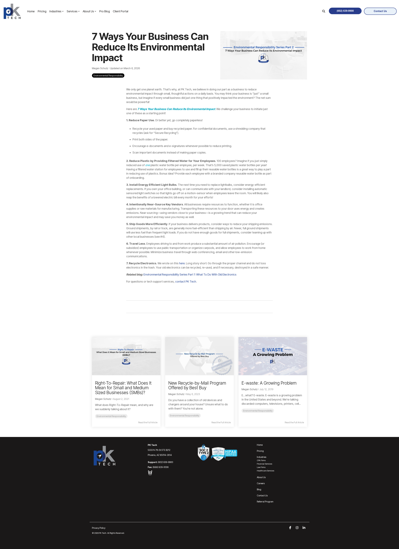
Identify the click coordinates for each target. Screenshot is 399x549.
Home (31, 11)
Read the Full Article (147, 422)
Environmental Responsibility (108, 75)
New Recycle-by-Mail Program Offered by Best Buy (197, 385)
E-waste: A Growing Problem (269, 383)
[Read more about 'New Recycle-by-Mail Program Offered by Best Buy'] (199, 356)
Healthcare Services (265, 471)
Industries (55, 11)
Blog (259, 489)
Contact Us (262, 495)
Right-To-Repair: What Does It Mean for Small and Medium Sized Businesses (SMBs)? (123, 387)
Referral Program (265, 501)
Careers (261, 483)
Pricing (42, 11)
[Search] (324, 11)
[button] (290, 528)
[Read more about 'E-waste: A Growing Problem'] (272, 356)
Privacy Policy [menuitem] (98, 528)
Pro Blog (104, 11)
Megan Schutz (100, 68)
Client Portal (120, 11)
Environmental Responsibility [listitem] (111, 416)
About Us (88, 11)
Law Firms (261, 467)
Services (72, 11)
